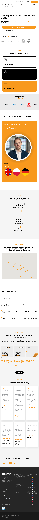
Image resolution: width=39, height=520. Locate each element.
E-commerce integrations (25, 4)
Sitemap (26, 514)
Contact (12, 6)
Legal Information (13, 512)
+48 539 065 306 (9, 30)
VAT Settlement (14, 4)
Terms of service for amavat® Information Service (10, 515)
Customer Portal (18, 483)
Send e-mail (7, 180)
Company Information (5, 512)
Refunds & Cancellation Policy (19, 514)
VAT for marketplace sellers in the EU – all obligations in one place (31, 360)
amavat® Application (19, 1)
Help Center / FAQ (19, 481)
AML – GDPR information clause (7, 514)
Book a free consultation (19, 27)
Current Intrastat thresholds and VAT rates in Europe (20, 491)
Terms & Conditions (20, 512)
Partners (17, 488)
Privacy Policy (27, 512)
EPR (34, 4)
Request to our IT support (20, 487)
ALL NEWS (19, 372)
